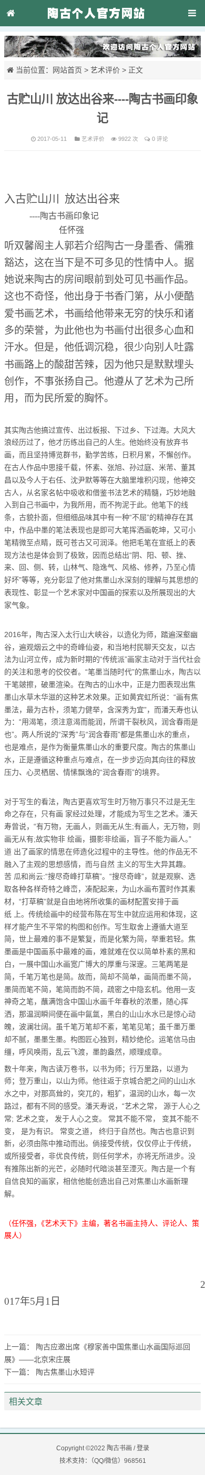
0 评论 (160, 139)
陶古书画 (119, 1448)
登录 (143, 1448)
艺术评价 (105, 70)
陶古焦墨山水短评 (65, 1372)
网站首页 (67, 70)
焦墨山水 (110, 580)
